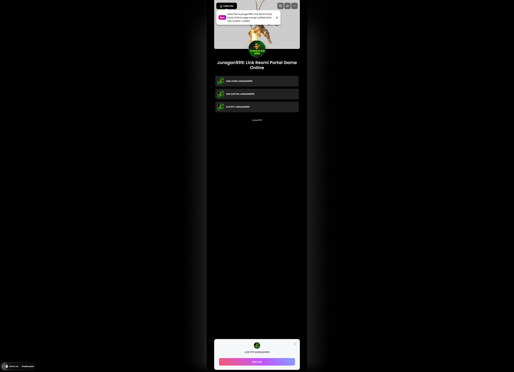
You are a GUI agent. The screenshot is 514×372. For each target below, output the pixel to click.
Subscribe (228, 5)
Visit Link (257, 361)
